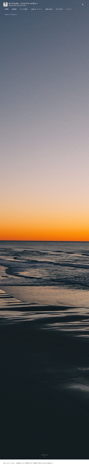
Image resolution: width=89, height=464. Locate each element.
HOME (7, 9)
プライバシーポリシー (11, 14)
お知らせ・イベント (36, 9)
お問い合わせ (49, 9)
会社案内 (14, 9)
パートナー (69, 9)
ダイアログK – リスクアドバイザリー (23, 4)
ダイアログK (59, 9)
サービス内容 (23, 9)
